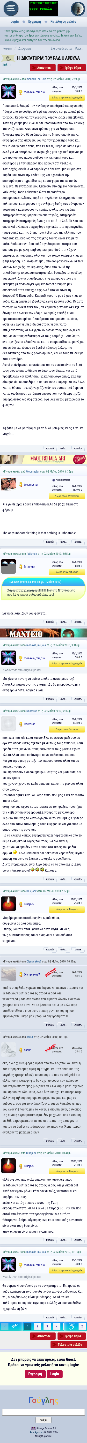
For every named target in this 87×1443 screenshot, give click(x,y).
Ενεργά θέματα (61, 48)
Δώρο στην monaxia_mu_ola (67, 97)
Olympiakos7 (34, 961)
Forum (7, 48)
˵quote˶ (78, 448)
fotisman (32, 553)
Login (15, 21)
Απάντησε (44, 68)
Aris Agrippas (37, 1432)
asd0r (30, 1037)
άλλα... (63, 448)
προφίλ (50, 448)
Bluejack (31, 891)
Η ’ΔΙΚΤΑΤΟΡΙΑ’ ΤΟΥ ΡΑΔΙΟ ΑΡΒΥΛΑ (48, 58)
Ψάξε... (80, 48)
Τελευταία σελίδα (70, 1345)
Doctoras (31, 711)
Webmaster (32, 471)
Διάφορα (24, 48)
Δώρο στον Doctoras (67, 729)
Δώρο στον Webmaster (67, 496)
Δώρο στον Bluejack (67, 909)
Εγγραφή (34, 21)
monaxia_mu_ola (36, 79)
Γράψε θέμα (73, 68)
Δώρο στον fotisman (67, 572)
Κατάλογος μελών (63, 21)
